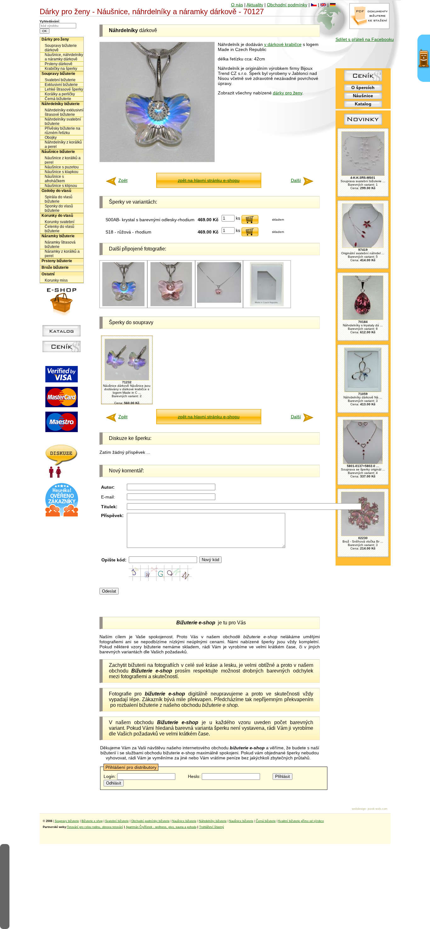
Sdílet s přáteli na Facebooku (365, 39)
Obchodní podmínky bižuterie (150, 821)
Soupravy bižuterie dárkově (61, 47)
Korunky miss (56, 280)
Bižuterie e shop (92, 821)
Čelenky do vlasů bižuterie (59, 228)
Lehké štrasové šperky (64, 89)
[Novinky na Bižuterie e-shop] (363, 124)
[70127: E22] (267, 305)
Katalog (363, 103)
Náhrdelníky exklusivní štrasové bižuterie (64, 112)
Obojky (51, 137)
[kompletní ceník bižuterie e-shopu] (61, 350)
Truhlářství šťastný (211, 827)
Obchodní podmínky (287, 4)
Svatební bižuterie (60, 80)
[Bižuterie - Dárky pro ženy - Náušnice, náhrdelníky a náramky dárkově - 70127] (157, 160)
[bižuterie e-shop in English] (323, 4)
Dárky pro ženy (55, 39)
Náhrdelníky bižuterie (61, 104)
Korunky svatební (59, 222)
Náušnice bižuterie (58, 151)
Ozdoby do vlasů (56, 191)
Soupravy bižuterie (58, 73)
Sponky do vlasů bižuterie (59, 208)
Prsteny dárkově (58, 64)
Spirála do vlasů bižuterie (58, 199)
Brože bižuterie (55, 267)
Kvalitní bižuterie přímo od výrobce (301, 821)
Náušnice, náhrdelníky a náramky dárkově (64, 57)
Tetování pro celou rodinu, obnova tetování (95, 827)
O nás (237, 4)
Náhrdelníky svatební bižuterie (63, 121)
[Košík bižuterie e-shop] (61, 314)
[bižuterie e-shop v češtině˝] (314, 4)
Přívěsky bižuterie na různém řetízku (62, 130)
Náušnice (363, 95)
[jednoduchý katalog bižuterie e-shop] (61, 334)
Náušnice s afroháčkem (55, 178)
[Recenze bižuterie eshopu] (61, 515)
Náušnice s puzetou (62, 167)
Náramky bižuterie (58, 236)
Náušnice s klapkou (61, 172)
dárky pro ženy (287, 92)
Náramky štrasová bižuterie (60, 244)
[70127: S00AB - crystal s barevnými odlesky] (123, 305)
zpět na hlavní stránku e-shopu (209, 180)
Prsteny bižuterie (57, 261)
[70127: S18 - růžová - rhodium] (171, 305)
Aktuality (254, 4)
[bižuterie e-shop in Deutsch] (333, 4)
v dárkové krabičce (283, 44)
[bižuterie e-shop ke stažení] (369, 27)
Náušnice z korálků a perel (63, 160)
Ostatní (48, 274)
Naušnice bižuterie (184, 821)
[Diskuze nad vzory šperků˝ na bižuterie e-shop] (61, 476)
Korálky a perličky (60, 94)
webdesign (359, 808)
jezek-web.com (378, 808)
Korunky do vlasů (57, 215)
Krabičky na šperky (61, 68)
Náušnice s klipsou (61, 185)
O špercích (363, 87)
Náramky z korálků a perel (62, 253)
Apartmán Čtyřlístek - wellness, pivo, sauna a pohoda (161, 827)
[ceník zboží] (363, 79)
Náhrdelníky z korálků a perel (63, 144)
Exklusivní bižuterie (61, 84)
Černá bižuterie (58, 99)
